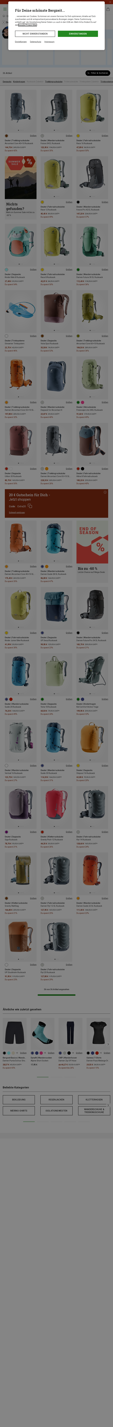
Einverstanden (78, 33)
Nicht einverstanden (35, 33)
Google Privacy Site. (27, 25)
